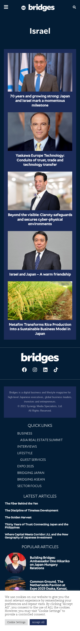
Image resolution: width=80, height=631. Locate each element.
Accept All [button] (38, 622)
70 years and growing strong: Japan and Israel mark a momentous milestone (40, 100)
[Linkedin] (45, 369)
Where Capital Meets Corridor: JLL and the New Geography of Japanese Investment (36, 536)
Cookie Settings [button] (16, 622)
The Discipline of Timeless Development (31, 510)
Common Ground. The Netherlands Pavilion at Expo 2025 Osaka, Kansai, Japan (48, 587)
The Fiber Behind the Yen (21, 503)
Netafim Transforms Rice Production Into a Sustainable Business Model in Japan (40, 329)
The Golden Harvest (18, 517)
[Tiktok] (56, 369)
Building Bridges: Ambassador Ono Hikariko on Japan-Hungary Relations (50, 563)
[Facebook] (24, 369)
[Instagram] (35, 369)
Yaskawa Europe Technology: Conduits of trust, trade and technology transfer (40, 160)
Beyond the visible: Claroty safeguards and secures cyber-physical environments (40, 219)
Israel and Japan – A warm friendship (40, 274)
